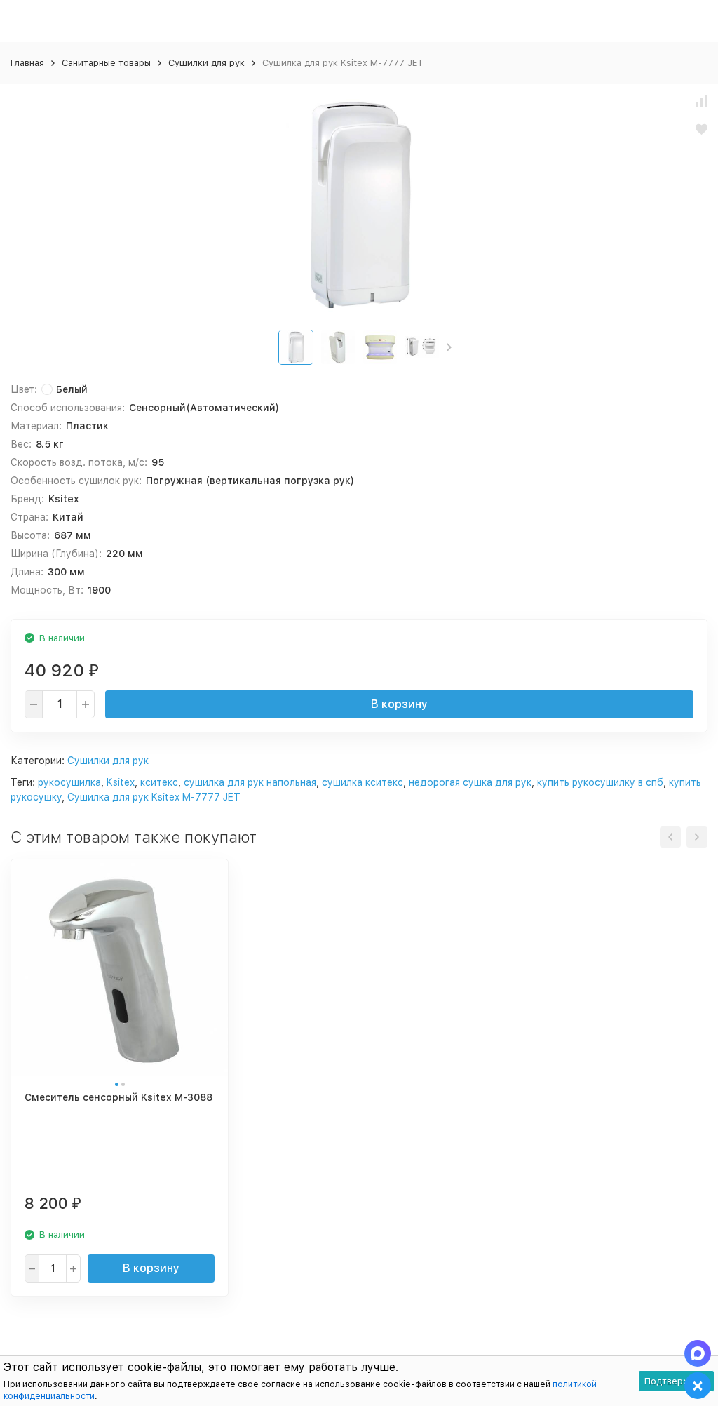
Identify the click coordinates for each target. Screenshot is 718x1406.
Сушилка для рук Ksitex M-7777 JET (154, 797)
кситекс (159, 782)
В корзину (399, 704)
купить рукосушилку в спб (600, 782)
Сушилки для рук (206, 63)
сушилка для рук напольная (250, 782)
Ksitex (121, 782)
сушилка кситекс (362, 782)
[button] (449, 347)
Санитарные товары (106, 63)
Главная (27, 63)
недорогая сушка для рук (470, 782)
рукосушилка (69, 782)
